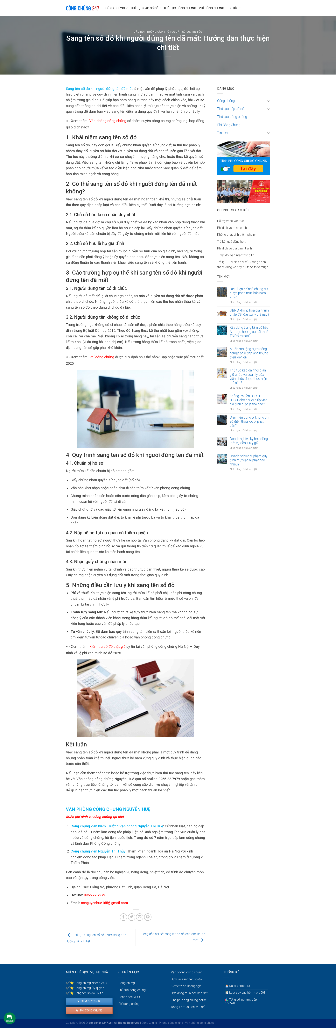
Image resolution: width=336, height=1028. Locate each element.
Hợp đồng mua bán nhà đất (189, 993)
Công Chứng (149, 1022)
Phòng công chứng (171, 1022)
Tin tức (232, 8)
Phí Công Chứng (211, 8)
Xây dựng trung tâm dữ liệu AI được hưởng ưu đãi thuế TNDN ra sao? (249, 332)
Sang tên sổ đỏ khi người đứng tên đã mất (99, 89)
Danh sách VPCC (129, 997)
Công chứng (115, 8)
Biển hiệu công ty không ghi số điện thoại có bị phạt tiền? (249, 421)
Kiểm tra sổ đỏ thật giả (107, 646)
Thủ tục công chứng (180, 8)
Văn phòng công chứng (107, 121)
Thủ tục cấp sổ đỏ (144, 8)
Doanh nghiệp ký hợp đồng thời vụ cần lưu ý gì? (249, 441)
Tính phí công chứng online (189, 1000)
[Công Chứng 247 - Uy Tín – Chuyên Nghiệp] (83, 8)
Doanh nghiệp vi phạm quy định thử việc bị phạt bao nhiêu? (248, 460)
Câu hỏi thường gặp (148, 31)
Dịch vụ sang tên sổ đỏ (186, 979)
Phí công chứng (101, 357)
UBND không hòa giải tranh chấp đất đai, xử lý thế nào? (249, 312)
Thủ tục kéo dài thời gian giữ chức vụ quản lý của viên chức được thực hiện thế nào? (248, 376)
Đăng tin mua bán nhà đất (188, 1007)
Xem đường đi (90, 1001)
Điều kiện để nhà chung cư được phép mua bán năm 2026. (249, 293)
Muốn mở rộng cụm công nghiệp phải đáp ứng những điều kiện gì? (249, 353)
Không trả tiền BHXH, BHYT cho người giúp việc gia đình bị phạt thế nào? (249, 400)
